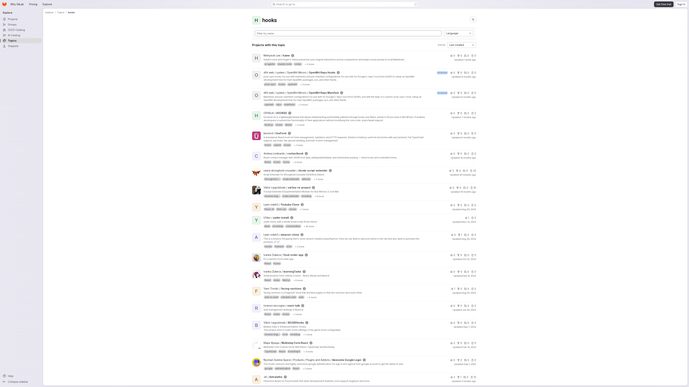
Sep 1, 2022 (470, 364)
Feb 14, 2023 (469, 347)
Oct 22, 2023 (469, 259)
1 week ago (470, 59)
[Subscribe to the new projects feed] (473, 19)
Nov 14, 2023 (469, 222)
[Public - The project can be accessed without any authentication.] (292, 55)
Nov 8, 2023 (469, 275)
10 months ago (468, 157)
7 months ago (468, 117)
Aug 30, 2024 (469, 209)
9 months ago (468, 137)
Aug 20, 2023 (469, 293)
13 (475, 377)
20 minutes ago (468, 174)
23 (474, 170)
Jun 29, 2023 (469, 310)
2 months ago (469, 381)
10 (475, 187)
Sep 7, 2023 (469, 327)
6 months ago (468, 76)
